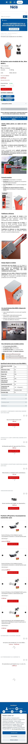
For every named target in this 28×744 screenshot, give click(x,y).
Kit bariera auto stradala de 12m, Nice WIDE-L (14, 642)
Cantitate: (3, 85)
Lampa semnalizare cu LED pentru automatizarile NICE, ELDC (14, 452)
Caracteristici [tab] (5, 395)
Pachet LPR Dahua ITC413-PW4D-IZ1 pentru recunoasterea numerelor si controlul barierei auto (14, 535)
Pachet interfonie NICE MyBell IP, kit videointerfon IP (14, 499)
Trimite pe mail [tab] (5, 402)
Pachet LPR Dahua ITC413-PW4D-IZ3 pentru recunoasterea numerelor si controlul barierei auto (14, 564)
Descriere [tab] (4, 109)
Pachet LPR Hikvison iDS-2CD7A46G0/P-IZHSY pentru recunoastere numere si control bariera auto (14, 592)
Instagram (16, 711)
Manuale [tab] (4, 398)
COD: (2, 72)
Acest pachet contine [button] (7, 103)
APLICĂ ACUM (14, 29)
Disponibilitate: (4, 83)
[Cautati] (26, 13)
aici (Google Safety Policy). (18, 728)
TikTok (24, 711)
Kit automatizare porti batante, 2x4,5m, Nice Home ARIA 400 (14, 664)
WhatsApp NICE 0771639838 (9, 99)
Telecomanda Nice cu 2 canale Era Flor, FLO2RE (14, 472)
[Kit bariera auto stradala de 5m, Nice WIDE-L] (11, 50)
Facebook (8, 711)
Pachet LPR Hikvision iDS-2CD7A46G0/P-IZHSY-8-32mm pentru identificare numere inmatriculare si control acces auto (14, 622)
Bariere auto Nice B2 (6, 35)
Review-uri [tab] (4, 406)
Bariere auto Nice (12, 33)
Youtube (21, 708)
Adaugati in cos (6, 89)
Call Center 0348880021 (8, 96)
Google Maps (11, 708)
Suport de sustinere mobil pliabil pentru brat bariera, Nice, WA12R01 (14, 419)
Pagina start (4, 33)
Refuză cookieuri (14, 739)
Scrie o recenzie (4, 66)
